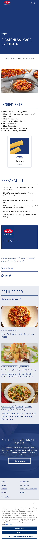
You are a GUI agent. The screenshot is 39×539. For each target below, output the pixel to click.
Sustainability (24, 482)
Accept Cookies (19, 528)
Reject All (19, 532)
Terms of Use (6, 497)
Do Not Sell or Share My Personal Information (19, 536)
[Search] (31, 3)
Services (4, 492)
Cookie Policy (8, 524)
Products (4, 485)
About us (4, 482)
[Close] (34, 503)
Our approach (24, 485)
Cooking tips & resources (28, 489)
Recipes (4, 489)
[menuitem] (4, 482)
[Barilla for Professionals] (7, 3)
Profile (22, 492)
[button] (11, 299)
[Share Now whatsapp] (2, 275)
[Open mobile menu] (34, 3)
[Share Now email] (6, 275)
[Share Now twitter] (10, 275)
